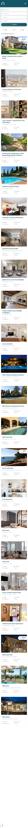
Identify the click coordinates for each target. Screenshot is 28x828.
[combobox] (14, 14)
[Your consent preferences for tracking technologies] (2, 825)
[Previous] (2, 45)
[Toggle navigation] (25, 4)
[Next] (25, 45)
